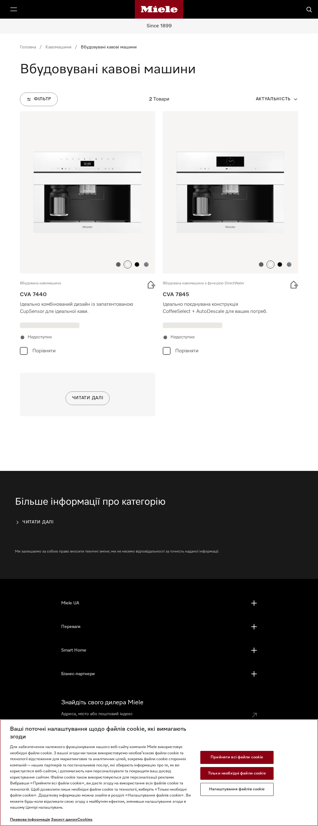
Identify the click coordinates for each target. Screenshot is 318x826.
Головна (28, 47)
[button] (118, 264)
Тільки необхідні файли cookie (237, 773)
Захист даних (64, 820)
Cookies (85, 820)
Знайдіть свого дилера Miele (102, 702)
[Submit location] (254, 715)
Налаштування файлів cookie (237, 789)
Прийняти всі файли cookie (237, 757)
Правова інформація (30, 820)
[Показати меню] (13, 9)
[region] (159, 772)
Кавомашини (58, 47)
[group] (87, 234)
